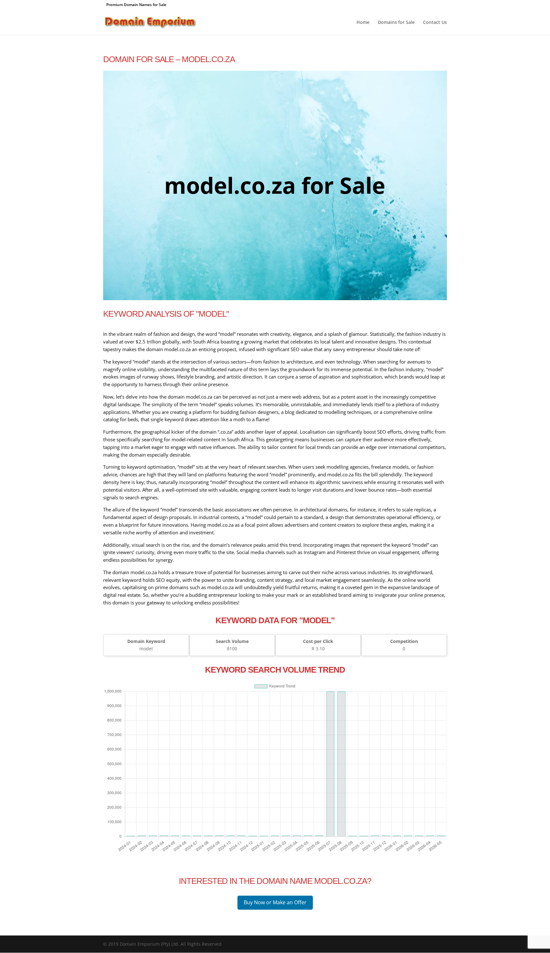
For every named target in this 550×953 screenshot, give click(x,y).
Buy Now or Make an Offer (275, 902)
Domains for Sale (396, 22)
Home (363, 22)
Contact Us (435, 22)
